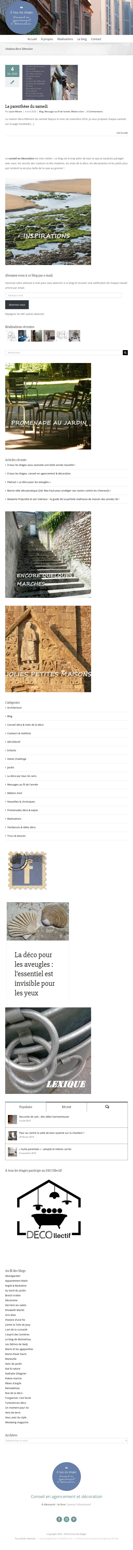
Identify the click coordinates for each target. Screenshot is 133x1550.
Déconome (11, 1300)
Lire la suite (122, 132)
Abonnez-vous (17, 304)
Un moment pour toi (17, 1407)
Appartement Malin (16, 1280)
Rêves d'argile (13, 1383)
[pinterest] (74, 1519)
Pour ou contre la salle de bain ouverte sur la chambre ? (51, 1133)
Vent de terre (12, 1412)
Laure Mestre (15, 111)
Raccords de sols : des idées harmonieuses (44, 1116)
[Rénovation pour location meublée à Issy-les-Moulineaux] (74, 336)
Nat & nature (12, 1368)
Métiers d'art (77, 111)
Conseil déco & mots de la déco (25, 724)
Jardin (10, 767)
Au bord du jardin (15, 1290)
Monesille (10, 1358)
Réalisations (14, 818)
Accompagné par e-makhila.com (55, 1538)
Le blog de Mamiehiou (18, 1339)
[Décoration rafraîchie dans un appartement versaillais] (24, 336)
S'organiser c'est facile (18, 1398)
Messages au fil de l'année (57, 111)
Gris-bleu (10, 1315)
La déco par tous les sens (22, 776)
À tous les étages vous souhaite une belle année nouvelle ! (41, 465)
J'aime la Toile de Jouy (17, 1324)
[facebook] (59, 1519)
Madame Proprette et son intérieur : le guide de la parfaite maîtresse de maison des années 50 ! (63, 499)
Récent (66, 1107)
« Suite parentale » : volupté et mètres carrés (45, 1149)
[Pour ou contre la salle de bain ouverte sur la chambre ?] (12, 1133)
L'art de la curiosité (16, 1329)
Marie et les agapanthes (19, 1349)
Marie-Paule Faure (15, 1354)
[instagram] (66, 1519)
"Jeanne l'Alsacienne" (79, 1504)
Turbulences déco (15, 1402)
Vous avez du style (15, 1417)
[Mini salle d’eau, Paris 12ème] (36, 336)
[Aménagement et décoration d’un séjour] (62, 336)
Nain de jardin (13, 1363)
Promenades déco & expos (22, 810)
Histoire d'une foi (15, 1319)
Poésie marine (13, 1378)
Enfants (11, 750)
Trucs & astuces (16, 835)
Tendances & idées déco (21, 827)
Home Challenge (16, 759)
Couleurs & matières (19, 733)
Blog (41, 111)
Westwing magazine (16, 1422)
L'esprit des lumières (17, 1334)
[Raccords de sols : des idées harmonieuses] (12, 1117)
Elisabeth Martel (14, 1310)
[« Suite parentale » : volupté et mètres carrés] (12, 1149)
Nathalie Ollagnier (15, 1373)
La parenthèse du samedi (26, 106)
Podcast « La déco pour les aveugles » (29, 482)
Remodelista (12, 1388)
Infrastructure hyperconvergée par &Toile (97, 1538)
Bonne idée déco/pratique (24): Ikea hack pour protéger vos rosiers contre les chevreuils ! (59, 490)
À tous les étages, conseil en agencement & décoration (39, 473)
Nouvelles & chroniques (21, 801)
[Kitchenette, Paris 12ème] (49, 336)
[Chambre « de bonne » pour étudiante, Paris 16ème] (11, 336)
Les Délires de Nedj (16, 1344)
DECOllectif (13, 741)
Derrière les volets (15, 1305)
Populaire (25, 1107)
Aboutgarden (12, 1275)
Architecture (14, 707)
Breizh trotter (13, 1295)
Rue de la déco (13, 1393)
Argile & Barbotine (15, 1285)
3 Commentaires (95, 111)
